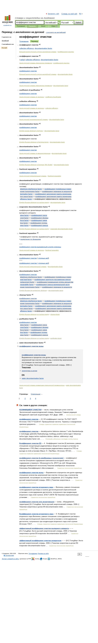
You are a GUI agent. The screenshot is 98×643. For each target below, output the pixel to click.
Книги (43, 26)
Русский (4, 48)
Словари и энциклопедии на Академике (35, 18)
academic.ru (7, 25)
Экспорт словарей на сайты (10, 558)
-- (37, 52)
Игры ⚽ (54, 26)
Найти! (78, 22)
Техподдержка (33, 553)
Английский (5, 40)
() (30, 443)
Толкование (24, 41)
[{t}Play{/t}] (40, 44)
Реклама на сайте (43, 553)
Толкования (21, 26)
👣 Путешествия (9, 555)
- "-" (36, 165)
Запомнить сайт (53, 14)
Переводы (32, 26)
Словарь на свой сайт (69, 14)
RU (80, 14)
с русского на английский (56, 32)
